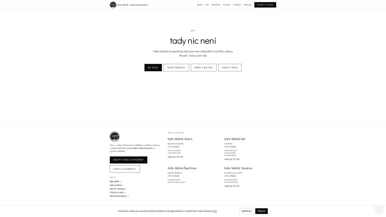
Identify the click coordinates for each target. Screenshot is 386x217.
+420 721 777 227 (231, 186)
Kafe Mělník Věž (234, 139)
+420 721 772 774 (175, 157)
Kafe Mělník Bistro (180, 139)
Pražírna (237, 4)
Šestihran (216, 4)
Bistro (200, 4)
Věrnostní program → (119, 196)
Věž (207, 4)
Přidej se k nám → (118, 192)
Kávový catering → (118, 188)
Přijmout (261, 211)
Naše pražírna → (117, 185)
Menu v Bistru (204, 67)
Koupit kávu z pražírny (128, 159)
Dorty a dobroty (125, 169)
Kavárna (226, 4)
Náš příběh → (116, 181)
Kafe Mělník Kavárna (238, 168)
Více (215, 211)
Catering (247, 4)
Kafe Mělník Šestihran (182, 168)
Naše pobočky (176, 67)
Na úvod (153, 67)
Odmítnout (247, 211)
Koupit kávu (265, 4)
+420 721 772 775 (231, 159)
